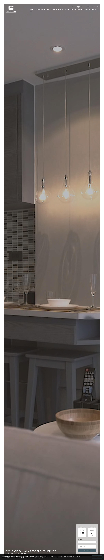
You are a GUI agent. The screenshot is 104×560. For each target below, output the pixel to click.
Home (31, 9)
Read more (55, 557)
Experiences (59, 9)
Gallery (79, 9)
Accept (97, 557)
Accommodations (39, 9)
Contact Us (86, 9)
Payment (81, 6)
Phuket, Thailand (91, 6)
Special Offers (51, 9)
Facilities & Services (70, 9)
